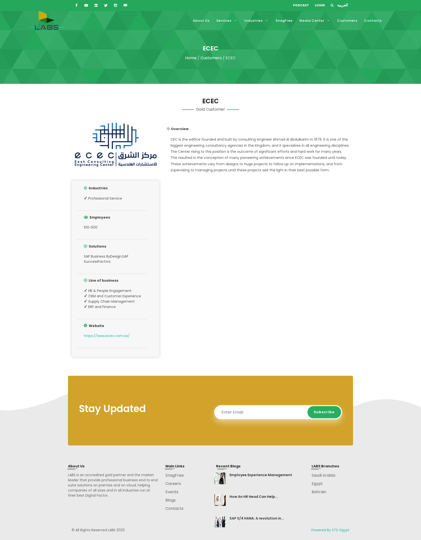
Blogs (170, 500)
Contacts (174, 508)
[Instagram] (115, 5)
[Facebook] (76, 5)
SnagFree (174, 475)
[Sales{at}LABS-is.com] (125, 5)
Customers (211, 58)
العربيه (342, 5)
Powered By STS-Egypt (330, 530)
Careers (173, 483)
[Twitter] (106, 5)
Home (191, 58)
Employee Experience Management (261, 474)
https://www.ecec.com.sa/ (107, 335)
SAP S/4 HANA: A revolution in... (257, 518)
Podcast (301, 5)
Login (320, 5)
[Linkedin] (96, 5)
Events (171, 492)
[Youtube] (86, 5)
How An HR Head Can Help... (254, 496)
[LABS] (332, 5)
